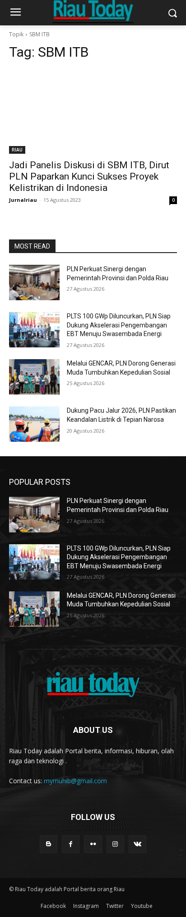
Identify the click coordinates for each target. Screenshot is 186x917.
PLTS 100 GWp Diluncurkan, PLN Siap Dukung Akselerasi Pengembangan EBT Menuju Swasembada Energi (119, 324)
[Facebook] (70, 844)
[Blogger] (48, 844)
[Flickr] (93, 844)
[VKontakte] (137, 844)
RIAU (17, 149)
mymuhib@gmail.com (75, 780)
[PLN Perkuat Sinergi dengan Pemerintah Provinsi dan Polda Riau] (34, 282)
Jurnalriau (23, 199)
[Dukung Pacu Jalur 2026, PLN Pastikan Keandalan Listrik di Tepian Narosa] (34, 424)
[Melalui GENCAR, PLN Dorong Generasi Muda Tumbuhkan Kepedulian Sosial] (34, 377)
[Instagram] (115, 844)
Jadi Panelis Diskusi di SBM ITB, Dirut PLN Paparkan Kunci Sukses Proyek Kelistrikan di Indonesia (89, 176)
